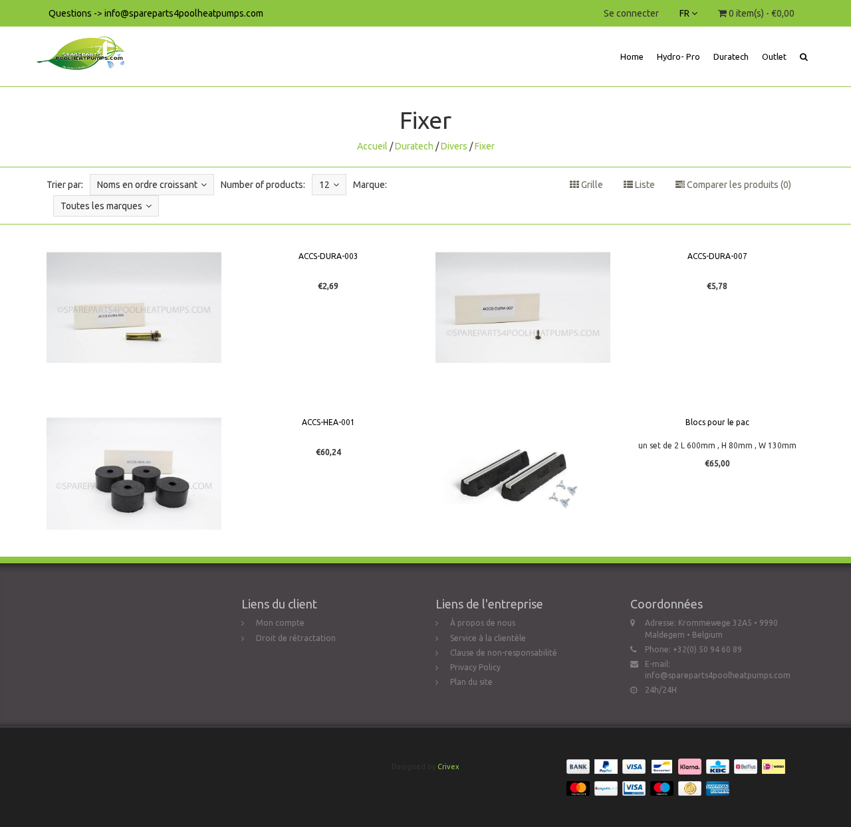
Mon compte (280, 622)
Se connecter (631, 13)
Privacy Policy (475, 667)
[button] (803, 56)
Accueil (372, 146)
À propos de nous (482, 622)
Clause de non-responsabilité (503, 652)
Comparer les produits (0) (738, 184)
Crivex (448, 767)
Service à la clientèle (488, 638)
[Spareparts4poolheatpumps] (85, 43)
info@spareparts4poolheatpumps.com (717, 675)
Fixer (485, 146)
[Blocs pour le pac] (522, 473)
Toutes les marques (101, 206)
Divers (454, 146)
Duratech (731, 56)
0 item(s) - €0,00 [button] (760, 13)
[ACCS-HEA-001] (133, 473)
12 (324, 184)
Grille (591, 184)
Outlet (774, 56)
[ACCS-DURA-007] (522, 307)
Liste (644, 184)
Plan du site (471, 682)
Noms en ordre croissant (147, 184)
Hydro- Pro (678, 56)
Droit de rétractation (296, 638)
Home (632, 56)
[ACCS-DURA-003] (133, 307)
